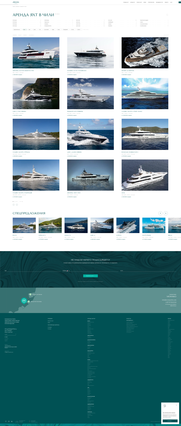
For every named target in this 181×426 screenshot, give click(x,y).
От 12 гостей (110, 20)
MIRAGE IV (42, 235)
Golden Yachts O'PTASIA (21, 152)
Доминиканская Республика (91, 368)
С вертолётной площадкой (144, 20)
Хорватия (88, 332)
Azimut (169, 323)
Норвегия (88, 337)
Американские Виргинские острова (92, 360)
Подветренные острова (91, 373)
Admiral (169, 321)
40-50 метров (15, 25)
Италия (88, 324)
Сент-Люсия (89, 377)
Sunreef (169, 349)
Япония (88, 394)
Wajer (168, 355)
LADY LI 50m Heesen (19, 111)
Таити (88, 416)
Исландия (88, 336)
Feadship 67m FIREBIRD (75, 111)
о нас (171, 2)
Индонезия (89, 397)
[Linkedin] (12, 421)
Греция (88, 323)
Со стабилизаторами (143, 25)
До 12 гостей (78, 25)
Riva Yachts (169, 346)
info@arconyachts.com (169, 300)
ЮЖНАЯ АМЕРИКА (90, 350)
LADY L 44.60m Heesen (74, 152)
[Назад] (14, 205)
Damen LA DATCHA (128, 70)
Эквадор (88, 357)
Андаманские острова (90, 406)
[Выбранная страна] (67, 271)
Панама (88, 343)
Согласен (169, 420)
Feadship (169, 332)
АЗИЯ (88, 387)
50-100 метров (46, 20)
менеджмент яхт (159, 2)
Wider (169, 356)
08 (22, 201)
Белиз (88, 365)
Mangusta (169, 338)
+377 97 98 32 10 (170, 302)
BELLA (170, 235)
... (18, 201)
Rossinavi (169, 347)
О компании (6, 338)
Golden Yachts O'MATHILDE (22, 193)
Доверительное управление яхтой (131, 324)
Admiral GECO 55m (73, 193)
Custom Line (170, 331)
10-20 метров (15, 20)
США (88, 348)
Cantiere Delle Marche (171, 329)
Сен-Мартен (89, 375)
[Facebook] (6, 421)
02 (14, 201)
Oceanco (169, 340)
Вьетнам (88, 388)
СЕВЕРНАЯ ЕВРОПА (90, 335)
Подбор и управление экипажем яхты (132, 326)
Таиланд (88, 393)
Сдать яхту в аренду (129, 323)
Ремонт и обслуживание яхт (130, 325)
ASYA (123, 193)
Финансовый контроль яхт (130, 327)
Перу (88, 355)
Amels (169, 322)
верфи (145, 2)
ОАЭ (88, 383)
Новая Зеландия (89, 415)
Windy (169, 357)
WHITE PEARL (146, 235)
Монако (88, 327)
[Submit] (15, 334)
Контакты (6, 339)
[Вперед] (17, 205)
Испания (88, 325)
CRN (168, 328)
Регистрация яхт (128, 332)
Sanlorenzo (169, 348)
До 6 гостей (78, 20)
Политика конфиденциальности (156, 421)
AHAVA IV (68, 235)
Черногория (89, 333)
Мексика (88, 347)
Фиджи (88, 417)
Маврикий (88, 407)
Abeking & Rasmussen (171, 320)
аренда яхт (132, 2)
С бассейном (110, 25)
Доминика (88, 367)
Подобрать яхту (90, 275)
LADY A (92, 235)
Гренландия (89, 346)
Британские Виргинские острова (92, 366)
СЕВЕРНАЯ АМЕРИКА (90, 345)
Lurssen (169, 337)
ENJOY (15, 235)
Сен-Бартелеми (89, 374)
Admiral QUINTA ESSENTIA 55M (23, 70)
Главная (14, 6)
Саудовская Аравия (90, 385)
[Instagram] (9, 421)
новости (166, 2)
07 (20, 201)
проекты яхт (139, 2)
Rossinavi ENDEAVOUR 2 (130, 152)
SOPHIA (118, 235)
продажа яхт (126, 2)
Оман (88, 384)
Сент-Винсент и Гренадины (91, 376)
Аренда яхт (18, 6)
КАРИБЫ (88, 359)
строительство (151, 2)
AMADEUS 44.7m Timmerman (76, 70)
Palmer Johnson (170, 341)
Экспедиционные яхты (47, 25)
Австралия (89, 405)
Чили (88, 356)
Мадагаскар (89, 408)
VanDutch (169, 354)
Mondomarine (170, 339)
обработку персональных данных (98, 281)
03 (16, 201)
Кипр (88, 326)
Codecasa (169, 330)
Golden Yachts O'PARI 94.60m (132, 111)
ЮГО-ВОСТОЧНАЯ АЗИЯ (91, 396)
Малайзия (88, 398)
